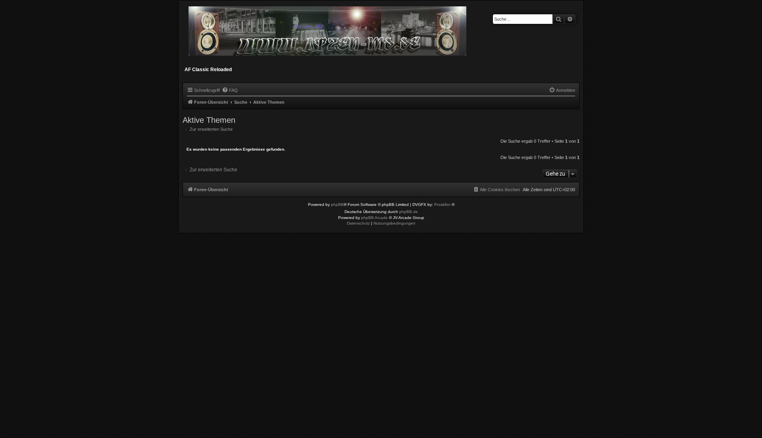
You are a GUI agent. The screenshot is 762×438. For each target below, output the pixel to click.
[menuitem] (230, 90)
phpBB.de (408, 211)
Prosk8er (442, 204)
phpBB (337, 204)
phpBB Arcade (374, 217)
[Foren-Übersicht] (328, 34)
